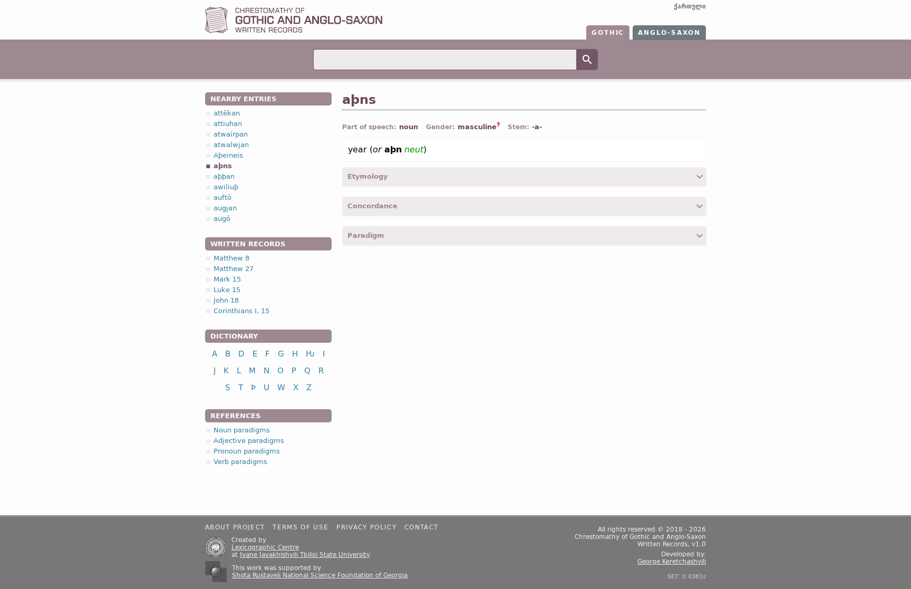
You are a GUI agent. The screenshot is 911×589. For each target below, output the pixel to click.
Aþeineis (228, 155)
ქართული (690, 6)
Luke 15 (227, 290)
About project (235, 527)
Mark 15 (227, 279)
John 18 (226, 300)
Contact (421, 527)
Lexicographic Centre (265, 547)
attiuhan (228, 124)
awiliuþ (226, 187)
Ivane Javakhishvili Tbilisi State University (305, 554)
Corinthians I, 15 (241, 311)
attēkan (227, 113)
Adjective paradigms (249, 441)
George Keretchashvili (671, 561)
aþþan (224, 176)
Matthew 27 (234, 269)
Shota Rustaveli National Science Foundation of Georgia (320, 575)
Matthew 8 (231, 258)
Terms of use (300, 527)
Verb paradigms (240, 462)
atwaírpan (231, 134)
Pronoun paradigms (247, 451)
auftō (222, 197)
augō (222, 219)
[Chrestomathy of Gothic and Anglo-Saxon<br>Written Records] (293, 31)
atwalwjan (231, 145)
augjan (225, 208)
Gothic (608, 32)
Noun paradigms (242, 430)
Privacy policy (366, 527)
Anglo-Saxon (669, 32)
